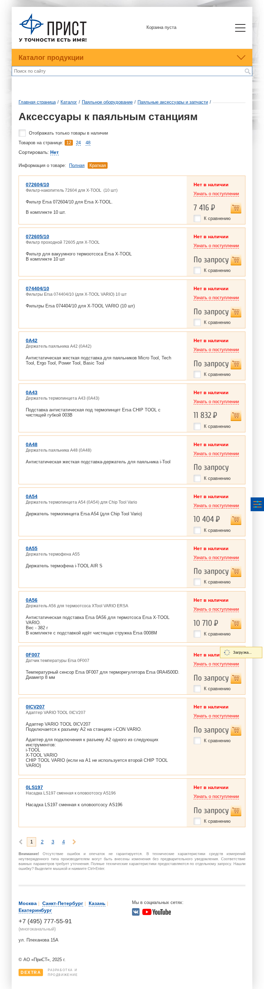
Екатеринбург (35, 910)
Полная (77, 165)
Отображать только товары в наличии (68, 133)
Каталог (68, 102)
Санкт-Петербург (62, 903)
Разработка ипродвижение (49, 972)
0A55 (31, 548)
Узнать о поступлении (216, 193)
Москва (28, 903)
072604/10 (37, 184)
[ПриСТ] (53, 40)
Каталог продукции (51, 57)
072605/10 (37, 236)
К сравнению (217, 218)
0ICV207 (35, 706)
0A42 (31, 340)
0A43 (31, 392)
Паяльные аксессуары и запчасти (173, 102)
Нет (54, 152)
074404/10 (37, 288)
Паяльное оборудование (107, 102)
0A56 (31, 600)
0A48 (31, 444)
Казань (97, 903)
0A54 (31, 496)
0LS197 (34, 787)
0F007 (33, 654)
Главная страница (37, 102)
